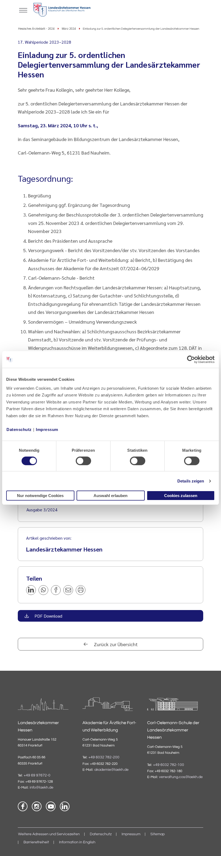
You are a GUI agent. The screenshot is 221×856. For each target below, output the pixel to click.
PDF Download (47, 616)
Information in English (77, 842)
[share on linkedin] (31, 590)
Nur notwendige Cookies (40, 495)
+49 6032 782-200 (103, 757)
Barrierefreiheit (36, 842)
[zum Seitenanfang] (210, 845)
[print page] (80, 590)
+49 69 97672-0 (37, 775)
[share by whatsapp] (43, 590)
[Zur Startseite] (62, 10)
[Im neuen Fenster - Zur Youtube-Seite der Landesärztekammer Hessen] (50, 806)
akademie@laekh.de (111, 770)
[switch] (83, 461)
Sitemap (157, 834)
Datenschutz (19, 429)
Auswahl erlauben (110, 495)
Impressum (47, 429)
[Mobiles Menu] (23, 9)
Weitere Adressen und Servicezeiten (49, 834)
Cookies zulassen (180, 495)
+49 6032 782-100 (168, 765)
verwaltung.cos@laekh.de (181, 777)
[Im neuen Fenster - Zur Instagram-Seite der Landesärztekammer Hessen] (36, 806)
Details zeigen (190, 481)
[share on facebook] (55, 590)
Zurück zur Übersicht (115, 644)
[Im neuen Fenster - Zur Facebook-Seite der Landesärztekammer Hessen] (22, 806)
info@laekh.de (41, 787)
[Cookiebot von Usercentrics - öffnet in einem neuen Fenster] (191, 359)
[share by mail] (68, 590)
